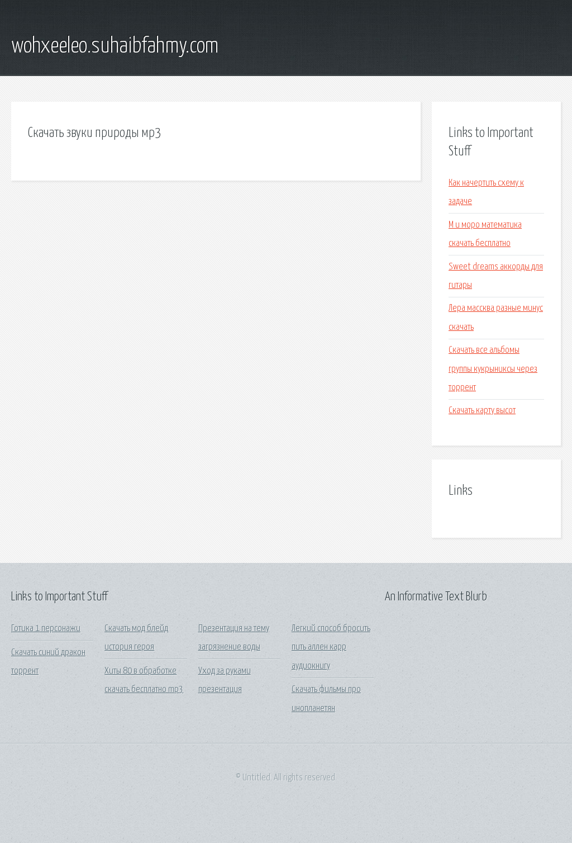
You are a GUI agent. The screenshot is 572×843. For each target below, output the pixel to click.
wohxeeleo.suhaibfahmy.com (114, 46)
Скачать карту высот (482, 410)
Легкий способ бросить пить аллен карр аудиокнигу (331, 647)
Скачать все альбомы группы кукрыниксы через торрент (493, 368)
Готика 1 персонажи (45, 628)
